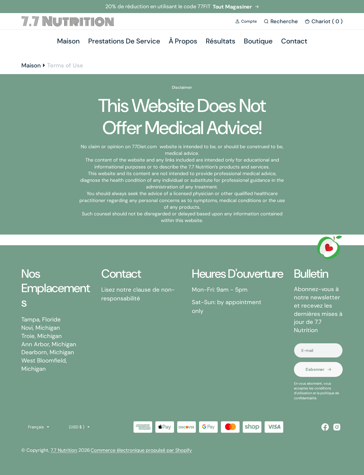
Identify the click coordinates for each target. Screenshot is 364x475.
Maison (31, 65)
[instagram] (337, 427)
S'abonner (315, 369)
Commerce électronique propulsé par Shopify (141, 450)
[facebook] (325, 427)
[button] (246, 21)
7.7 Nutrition (64, 450)
